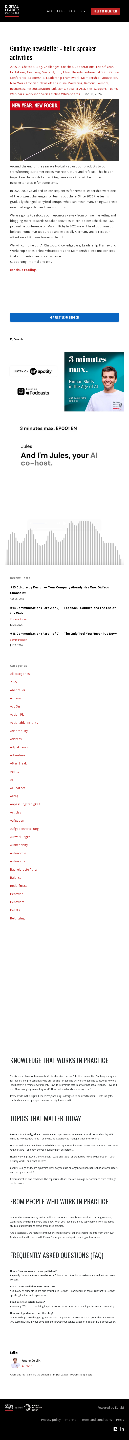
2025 (13, 67)
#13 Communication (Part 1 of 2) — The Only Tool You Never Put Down (64, 634)
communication (18, 619)
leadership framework (62, 78)
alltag (14, 796)
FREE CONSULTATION (105, 11)
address (16, 739)
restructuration (38, 89)
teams (113, 89)
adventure (17, 755)
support (100, 89)
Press (120, 1420)
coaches (67, 67)
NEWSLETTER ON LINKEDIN (64, 317)
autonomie (18, 853)
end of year (104, 67)
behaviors (17, 902)
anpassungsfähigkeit (25, 804)
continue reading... (24, 270)
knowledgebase (83, 72)
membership (90, 78)
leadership (36, 78)
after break (18, 763)
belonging (17, 918)
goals (46, 72)
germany (33, 72)
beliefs (15, 910)
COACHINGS (78, 11)
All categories (20, 674)
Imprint (70, 1420)
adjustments (19, 747)
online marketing (69, 83)
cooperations (84, 67)
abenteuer (17, 690)
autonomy (17, 861)
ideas (67, 72)
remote (103, 83)
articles (15, 812)
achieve (15, 698)
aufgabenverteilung (24, 829)
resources (17, 89)
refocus (90, 83)
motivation (109, 78)
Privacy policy (51, 1420)
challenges (51, 67)
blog (39, 67)
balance (15, 877)
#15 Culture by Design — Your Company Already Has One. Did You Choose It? (59, 590)
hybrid (56, 72)
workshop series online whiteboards (53, 94)
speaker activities (80, 89)
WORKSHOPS (56, 11)
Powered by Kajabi (110, 1407)
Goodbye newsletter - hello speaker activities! (53, 52)
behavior (16, 894)
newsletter (47, 83)
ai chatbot (26, 67)
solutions (58, 89)
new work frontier (24, 83)
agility (14, 772)
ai (11, 780)
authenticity (19, 845)
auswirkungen (20, 837)
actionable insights (24, 723)
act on (15, 706)
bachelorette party (23, 869)
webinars (17, 94)
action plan (18, 714)
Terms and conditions (96, 1420)
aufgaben (17, 820)
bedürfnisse (18, 886)
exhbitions (17, 72)
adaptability (19, 731)
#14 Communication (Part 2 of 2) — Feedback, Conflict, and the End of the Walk (63, 610)
